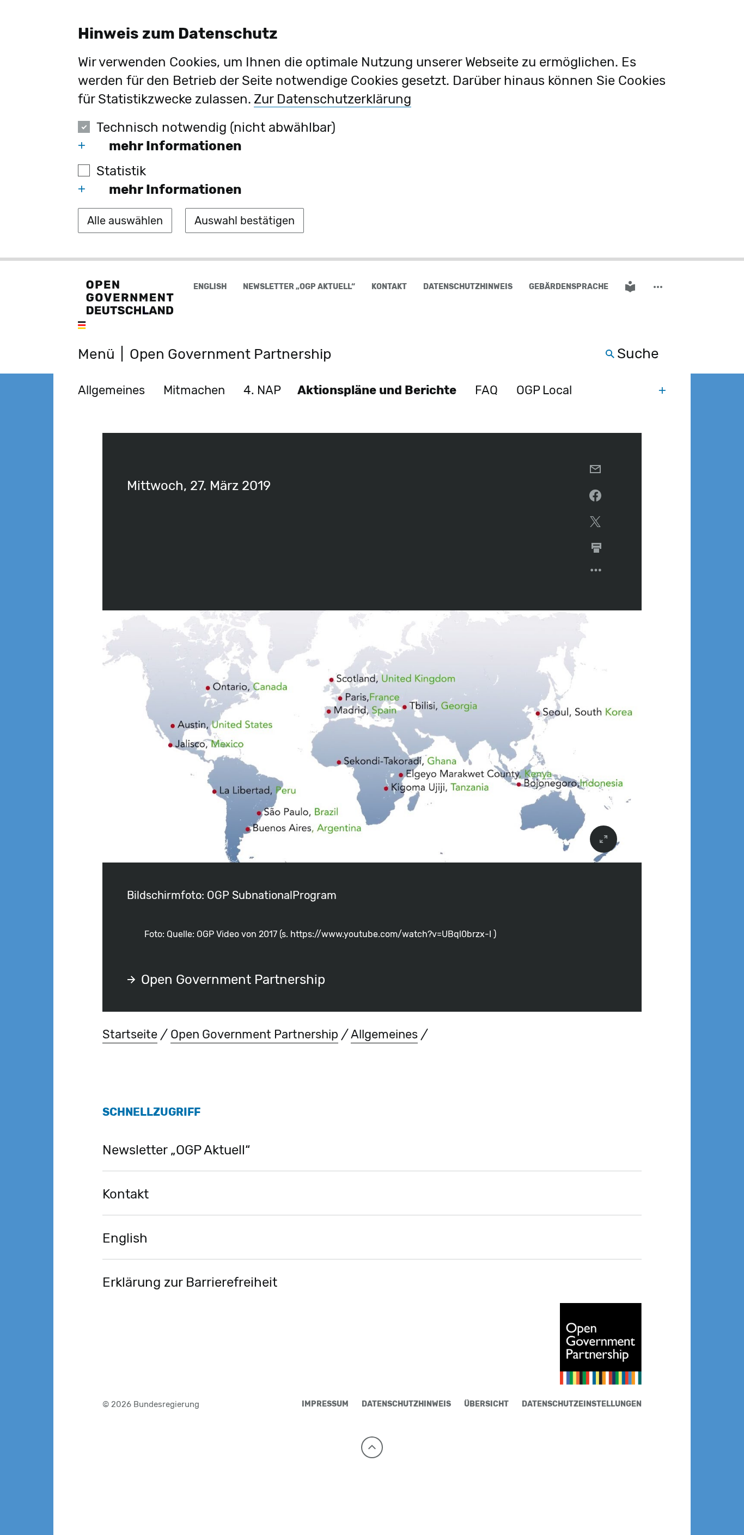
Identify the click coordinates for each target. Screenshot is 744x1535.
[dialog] (372, 130)
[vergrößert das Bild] (603, 839)
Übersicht (486, 1404)
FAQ (486, 390)
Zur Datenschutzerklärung (332, 99)
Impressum (325, 1404)
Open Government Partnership (233, 979)
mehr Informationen (175, 146)
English (210, 286)
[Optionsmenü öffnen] (596, 572)
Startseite (129, 1034)
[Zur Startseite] (126, 305)
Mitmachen (194, 390)
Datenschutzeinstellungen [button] (582, 1404)
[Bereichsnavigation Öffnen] (662, 389)
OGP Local (544, 390)
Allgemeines (111, 390)
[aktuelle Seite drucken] (596, 547)
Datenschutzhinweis (468, 286)
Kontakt (389, 286)
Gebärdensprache (568, 286)
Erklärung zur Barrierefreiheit (189, 1282)
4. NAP (262, 390)
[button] (659, 287)
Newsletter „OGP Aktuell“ (299, 286)
